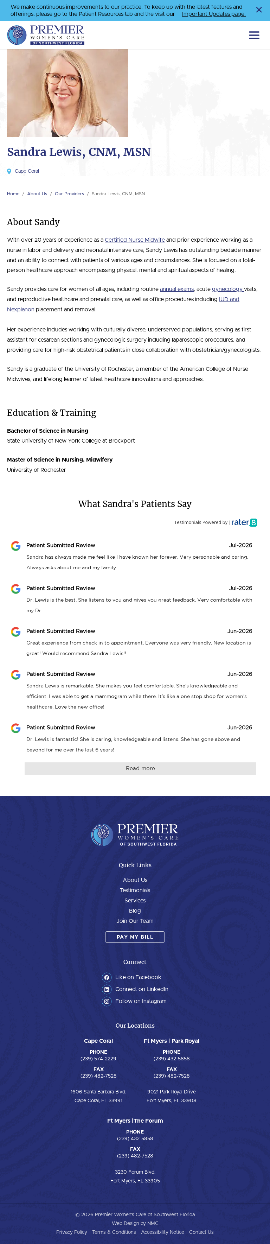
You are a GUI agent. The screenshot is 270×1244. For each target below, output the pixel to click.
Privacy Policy (71, 1232)
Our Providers (69, 194)
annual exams (177, 289)
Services (135, 900)
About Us (37, 194)
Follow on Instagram (141, 1001)
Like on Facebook (138, 977)
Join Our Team (135, 921)
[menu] (254, 35)
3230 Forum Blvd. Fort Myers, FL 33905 (135, 1176)
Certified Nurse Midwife (135, 240)
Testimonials (135, 890)
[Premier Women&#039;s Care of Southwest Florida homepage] (45, 35)
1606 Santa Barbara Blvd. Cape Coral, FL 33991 (98, 1096)
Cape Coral (27, 171)
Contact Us (201, 1232)
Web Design (125, 1223)
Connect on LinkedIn (141, 989)
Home (13, 194)
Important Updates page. (214, 14)
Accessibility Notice (162, 1232)
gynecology (228, 289)
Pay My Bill (135, 937)
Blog (135, 911)
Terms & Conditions (114, 1232)
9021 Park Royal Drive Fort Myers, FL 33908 (172, 1096)
